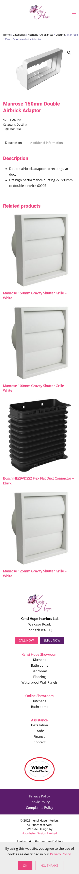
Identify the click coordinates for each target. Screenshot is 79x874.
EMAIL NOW (52, 640)
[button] (74, 12)
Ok (25, 865)
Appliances (46, 34)
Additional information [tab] (46, 143)
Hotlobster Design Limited (39, 833)
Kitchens (33, 34)
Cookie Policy (40, 802)
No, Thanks (49, 865)
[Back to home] (39, 12)
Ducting (60, 34)
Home (7, 34)
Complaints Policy (39, 807)
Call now (26, 640)
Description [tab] (13, 143)
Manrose (15, 129)
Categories (19, 34)
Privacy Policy (39, 796)
